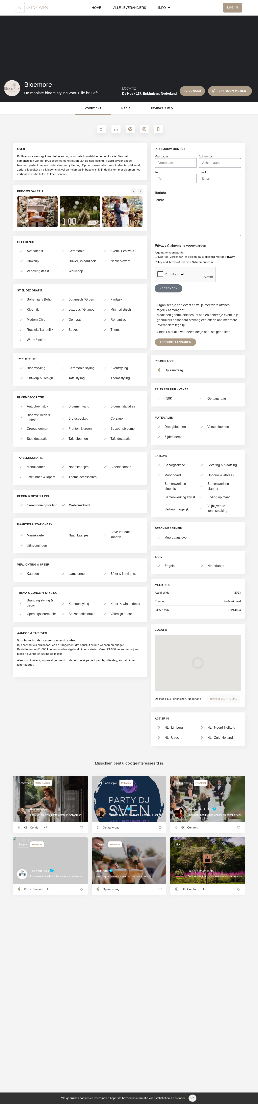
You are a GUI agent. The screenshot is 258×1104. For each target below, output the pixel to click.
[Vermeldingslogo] (12, 88)
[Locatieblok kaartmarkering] (198, 663)
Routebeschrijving (224, 699)
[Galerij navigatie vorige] (134, 191)
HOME (96, 7)
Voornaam (161, 156)
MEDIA (125, 108)
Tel (156, 172)
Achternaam (206, 156)
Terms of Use (177, 262)
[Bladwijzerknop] (160, 827)
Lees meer (178, 1098)
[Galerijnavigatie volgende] (140, 191)
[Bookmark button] (81, 827)
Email (202, 172)
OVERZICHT (93, 108)
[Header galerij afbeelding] (43, 57)
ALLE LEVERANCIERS (129, 7)
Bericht (159, 199)
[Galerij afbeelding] (37, 211)
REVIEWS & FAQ (162, 108)
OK (192, 1098)
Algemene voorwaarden (170, 252)
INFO (161, 7)
